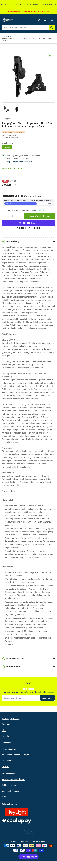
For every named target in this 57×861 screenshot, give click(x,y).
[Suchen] (51, 27)
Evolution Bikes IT (23, 841)
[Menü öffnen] (52, 20)
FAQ (4, 797)
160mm (7, 147)
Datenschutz (7, 760)
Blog (4, 730)
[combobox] (28, 27)
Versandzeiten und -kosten (13, 779)
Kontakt (5, 736)
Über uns (6, 724)
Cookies (5, 766)
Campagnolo (6, 119)
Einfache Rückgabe (10, 791)
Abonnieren (47, 698)
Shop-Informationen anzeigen (19, 162)
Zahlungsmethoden (10, 785)
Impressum (7, 742)
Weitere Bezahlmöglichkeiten (28, 228)
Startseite (5, 36)
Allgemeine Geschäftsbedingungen (17, 755)
